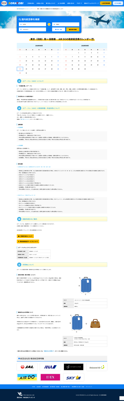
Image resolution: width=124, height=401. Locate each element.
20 (45, 65)
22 (58, 65)
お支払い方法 (40, 3)
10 (26, 61)
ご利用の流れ (30, 3)
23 (20, 69)
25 (32, 69)
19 (39, 65)
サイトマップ (89, 386)
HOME (33, 386)
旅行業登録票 (45, 386)
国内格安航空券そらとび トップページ (26, 9)
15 (58, 61)
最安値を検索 (73, 29)
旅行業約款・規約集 (54, 386)
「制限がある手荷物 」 (49, 351)
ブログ (78, 3)
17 (26, 65)
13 (45, 61)
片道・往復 (59, 29)
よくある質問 (61, 3)
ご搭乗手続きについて (26, 236)
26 (39, 69)
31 (26, 73)
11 (32, 61)
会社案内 (39, 386)
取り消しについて (50, 3)
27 (45, 69)
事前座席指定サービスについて (28, 241)
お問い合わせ (70, 3)
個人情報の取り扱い (65, 386)
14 (51, 61)
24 (26, 69)
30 (20, 73)
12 (39, 61)
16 (20, 65)
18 (32, 65)
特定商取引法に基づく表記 (78, 386)
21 (51, 65)
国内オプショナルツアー (90, 3)
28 (51, 69)
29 (58, 69)
